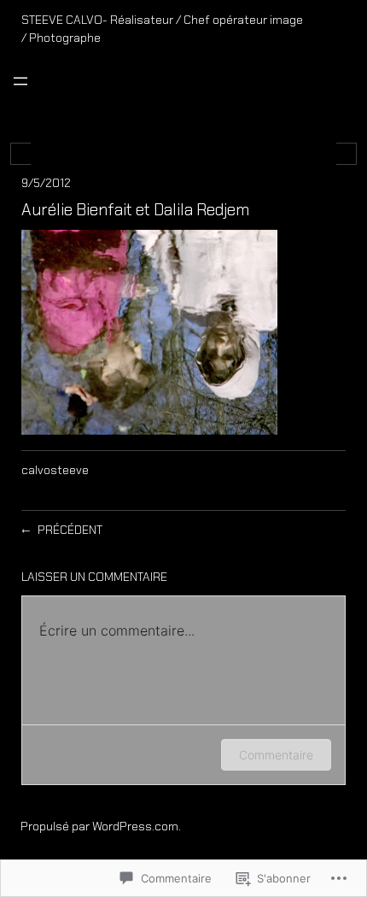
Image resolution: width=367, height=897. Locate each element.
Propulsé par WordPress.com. (100, 826)
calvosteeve (55, 470)
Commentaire (276, 755)
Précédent (70, 529)
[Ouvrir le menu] (20, 81)
